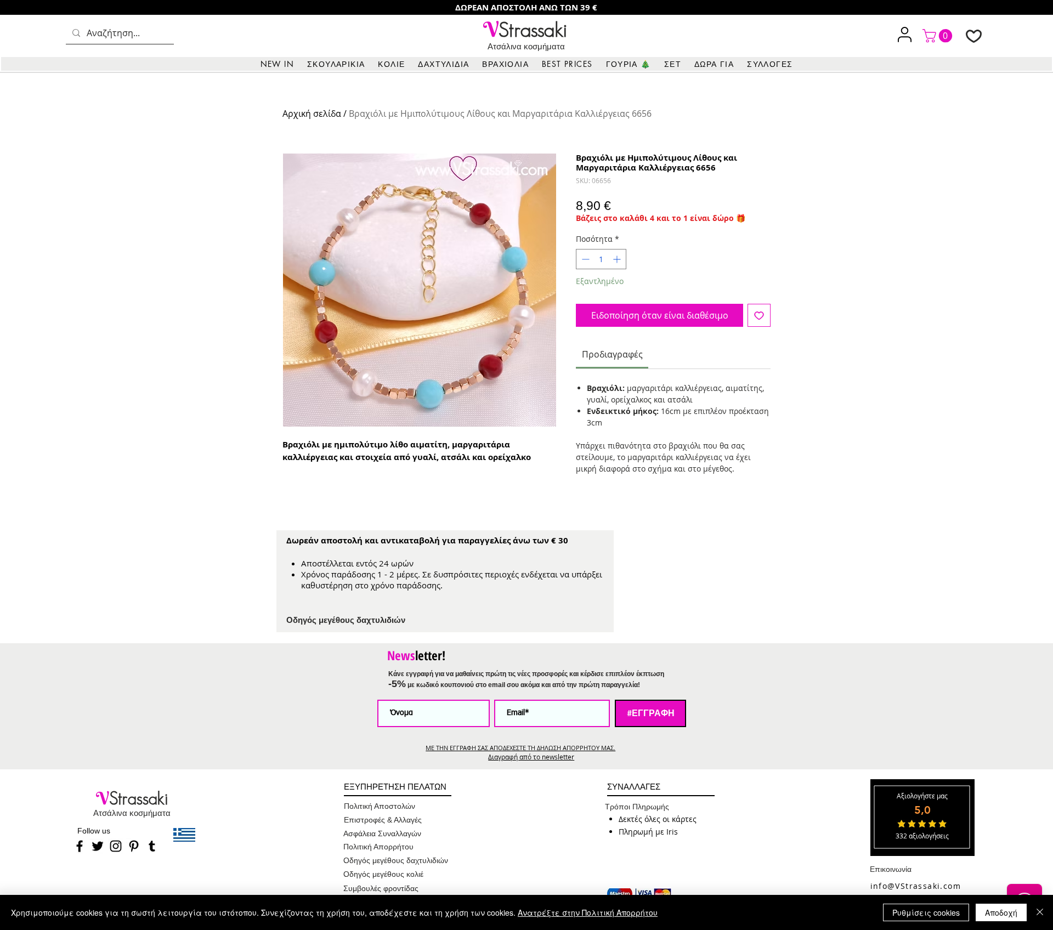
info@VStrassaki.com (915, 886)
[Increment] (618, 259)
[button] (336, 64)
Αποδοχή (1001, 912)
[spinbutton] (601, 259)
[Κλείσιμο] (1039, 912)
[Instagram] (115, 846)
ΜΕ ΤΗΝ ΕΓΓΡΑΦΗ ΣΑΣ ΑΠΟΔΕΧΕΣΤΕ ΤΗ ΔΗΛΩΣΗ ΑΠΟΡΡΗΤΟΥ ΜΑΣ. (520, 748)
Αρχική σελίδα (311, 113)
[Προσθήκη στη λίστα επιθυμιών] (759, 315)
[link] (938, 35)
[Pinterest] (133, 846)
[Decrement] (584, 259)
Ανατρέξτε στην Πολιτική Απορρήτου (588, 912)
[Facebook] (79, 846)
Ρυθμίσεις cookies (926, 912)
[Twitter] (97, 846)
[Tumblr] (152, 846)
